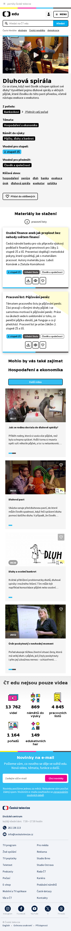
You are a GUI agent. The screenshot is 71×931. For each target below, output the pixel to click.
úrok (5, 183)
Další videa (35, 382)
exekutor (39, 183)
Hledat (60, 23)
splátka (52, 183)
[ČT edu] (11, 15)
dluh (35, 178)
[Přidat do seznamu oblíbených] (43, 280)
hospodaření (11, 178)
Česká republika (37, 30)
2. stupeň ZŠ (12, 152)
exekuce (56, 178)
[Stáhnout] (28, 280)
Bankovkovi (11, 112)
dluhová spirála (20, 183)
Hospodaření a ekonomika (20, 125)
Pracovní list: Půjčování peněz (28, 297)
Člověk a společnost (17, 165)
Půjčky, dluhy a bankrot (19, 138)
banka (45, 178)
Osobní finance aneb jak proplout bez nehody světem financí (33, 235)
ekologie (22, 30)
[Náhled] (35, 280)
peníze (25, 178)
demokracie (53, 30)
